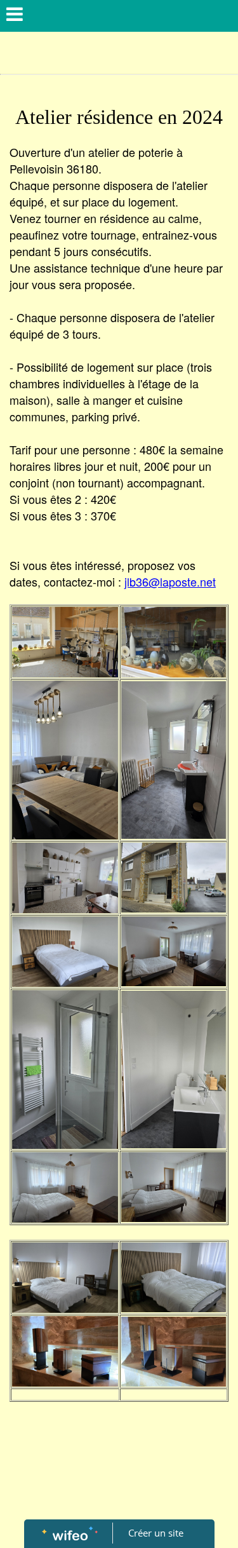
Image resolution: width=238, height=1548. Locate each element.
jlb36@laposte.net (170, 581)
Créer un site (155, 1532)
